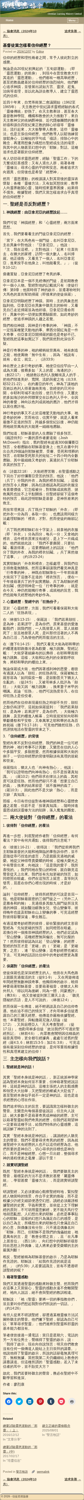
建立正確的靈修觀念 (56, 1426)
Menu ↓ (73, 20)
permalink (43, 1471)
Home (9, 20)
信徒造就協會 (14, 3)
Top (73, 1489)
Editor (40, 51)
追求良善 (73, 31)
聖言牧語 (22, 1471)
